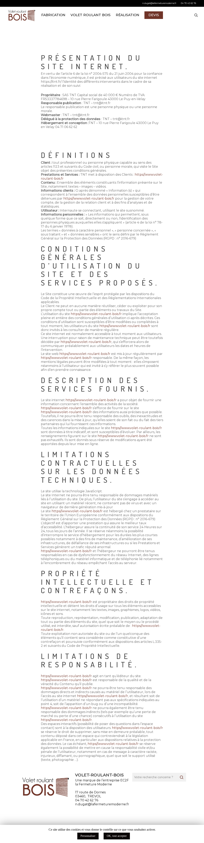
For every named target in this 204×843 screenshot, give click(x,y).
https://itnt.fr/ (51, 82)
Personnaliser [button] (87, 835)
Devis (153, 15)
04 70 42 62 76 (86, 800)
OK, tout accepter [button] (117, 835)
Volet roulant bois (91, 15)
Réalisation (127, 15)
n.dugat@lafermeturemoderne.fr (159, 3)
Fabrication (53, 15)
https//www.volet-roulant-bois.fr (88, 198)
